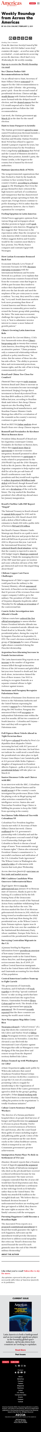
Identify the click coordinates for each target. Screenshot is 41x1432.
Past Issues (20, 1354)
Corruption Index (20, 1395)
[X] (15, 38)
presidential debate (10, 770)
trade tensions (29, 381)
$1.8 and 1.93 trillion (21, 526)
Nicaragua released (10, 1027)
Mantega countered (29, 554)
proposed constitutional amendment (18, 1227)
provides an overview (29, 950)
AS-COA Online (11, 26)
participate (28, 456)
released (16, 740)
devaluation (16, 489)
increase (5, 662)
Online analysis (24, 424)
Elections (20, 1388)
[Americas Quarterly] (11, 3)
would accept (7, 790)
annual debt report (12, 514)
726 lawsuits (15, 642)
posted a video (8, 864)
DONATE (32, 3)
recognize (26, 712)
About (20, 1377)
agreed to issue (31, 130)
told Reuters (23, 151)
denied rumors (24, 102)
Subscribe (15, 1362)
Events (20, 1397)
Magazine (20, 1386)
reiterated (25, 82)
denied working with (27, 1095)
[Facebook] (11, 38)
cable (22, 1068)
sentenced (33, 1121)
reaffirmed (6, 831)
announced (31, 586)
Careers (20, 1383)
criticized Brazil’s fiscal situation (16, 548)
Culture (20, 1402)
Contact (20, 1381)
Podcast (20, 1370)
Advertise (20, 1379)
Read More (20, 1350)
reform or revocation (26, 604)
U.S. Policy (20, 1392)
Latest (20, 1390)
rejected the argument (27, 1165)
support (14, 706)
